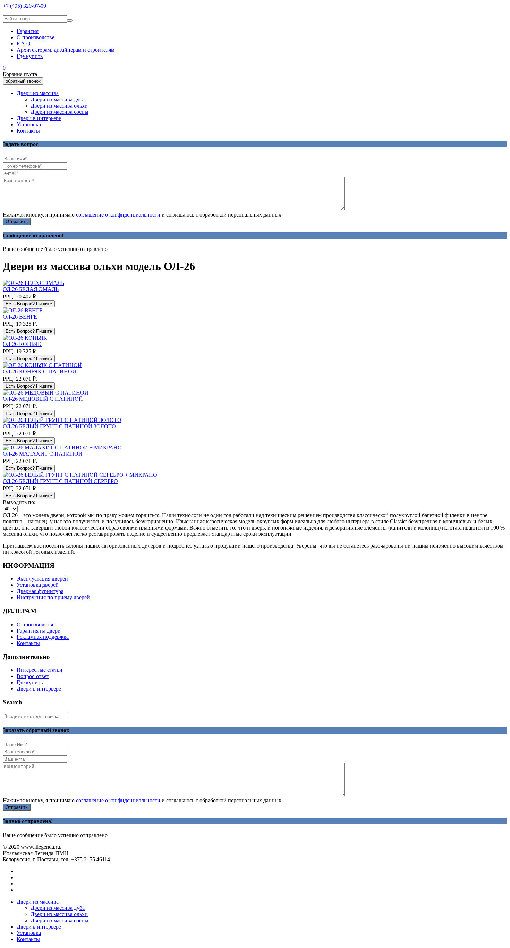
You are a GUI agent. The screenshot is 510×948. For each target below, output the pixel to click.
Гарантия (28, 31)
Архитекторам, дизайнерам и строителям (65, 50)
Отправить (17, 221)
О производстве (35, 37)
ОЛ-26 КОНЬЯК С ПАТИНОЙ (39, 371)
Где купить (30, 56)
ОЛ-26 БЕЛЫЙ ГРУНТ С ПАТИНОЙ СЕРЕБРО (60, 481)
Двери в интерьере (39, 118)
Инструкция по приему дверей (53, 597)
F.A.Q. (24, 43)
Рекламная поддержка (43, 637)
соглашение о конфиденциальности (118, 215)
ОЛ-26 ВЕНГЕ (20, 317)
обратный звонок (23, 81)
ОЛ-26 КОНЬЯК (22, 344)
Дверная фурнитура (40, 591)
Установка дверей (38, 585)
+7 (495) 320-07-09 (24, 6)
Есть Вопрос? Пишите (29, 303)
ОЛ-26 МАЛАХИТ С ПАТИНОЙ (43, 454)
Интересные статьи (39, 670)
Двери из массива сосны (59, 112)
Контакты (28, 131)
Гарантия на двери (39, 631)
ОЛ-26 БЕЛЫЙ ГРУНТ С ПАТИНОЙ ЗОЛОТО (59, 426)
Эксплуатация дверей (42, 579)
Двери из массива (38, 93)
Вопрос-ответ (33, 676)
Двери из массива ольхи (59, 106)
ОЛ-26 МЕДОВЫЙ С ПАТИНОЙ (43, 399)
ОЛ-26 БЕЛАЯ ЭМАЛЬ (31, 289)
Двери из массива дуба (58, 99)
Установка (29, 124)
